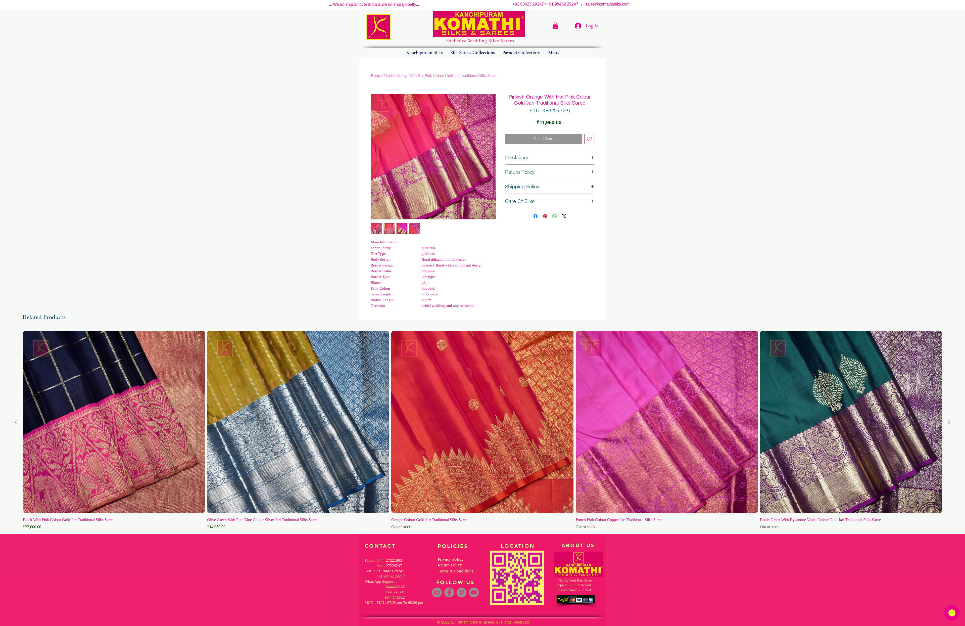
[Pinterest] (461, 592)
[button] (555, 25)
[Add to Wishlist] (589, 139)
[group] (482, 430)
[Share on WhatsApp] (555, 216)
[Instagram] (437, 592)
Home (375, 75)
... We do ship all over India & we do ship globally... (374, 4)
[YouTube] (474, 592)
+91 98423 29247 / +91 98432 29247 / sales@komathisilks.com (572, 4)
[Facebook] (449, 592)
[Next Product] (949, 422)
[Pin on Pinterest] (545, 216)
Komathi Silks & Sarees (475, 622)
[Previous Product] (16, 422)
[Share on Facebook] (536, 216)
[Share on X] (564, 216)
